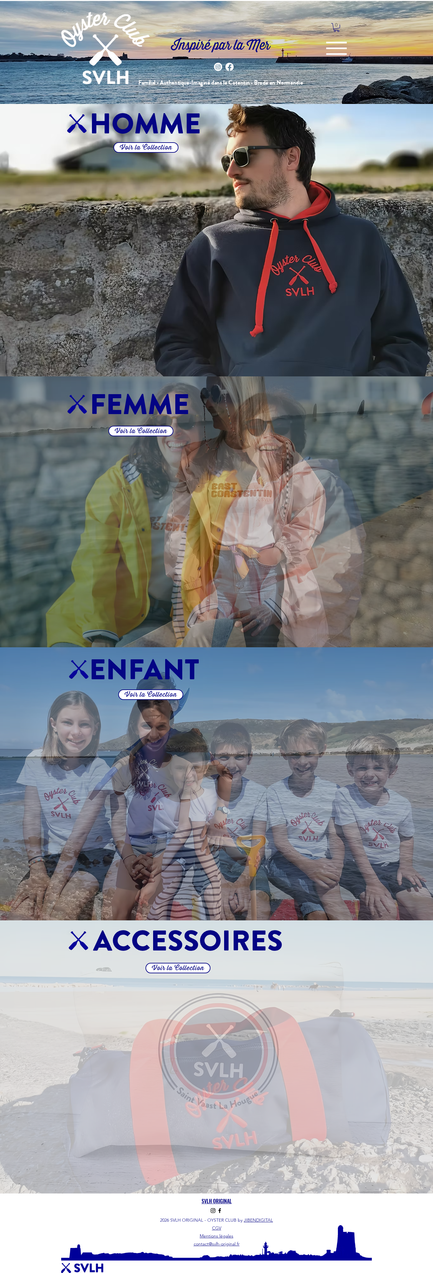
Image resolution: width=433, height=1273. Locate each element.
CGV (216, 1228)
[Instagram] (218, 67)
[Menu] (336, 48)
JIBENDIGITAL (258, 1220)
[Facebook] (229, 67)
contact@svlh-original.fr (217, 1244)
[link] (336, 27)
